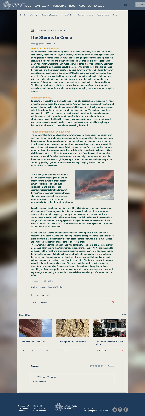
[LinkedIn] (114, 409)
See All (123, 315)
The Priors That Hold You (33, 341)
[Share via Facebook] (32, 295)
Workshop (33, 15)
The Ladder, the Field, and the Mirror (109, 342)
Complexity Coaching (49, 15)
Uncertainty (36, 281)
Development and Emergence (72, 341)
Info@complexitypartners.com (96, 410)
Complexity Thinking (55, 287)
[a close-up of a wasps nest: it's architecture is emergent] (72, 328)
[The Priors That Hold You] (35, 328)
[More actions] (113, 30)
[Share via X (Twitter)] (37, 295)
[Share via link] (48, 295)
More (115, 15)
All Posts (22, 15)
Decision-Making (67, 15)
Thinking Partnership (85, 15)
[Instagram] (120, 409)
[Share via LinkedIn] (43, 295)
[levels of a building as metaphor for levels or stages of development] (109, 328)
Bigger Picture (49, 281)
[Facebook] (125, 409)
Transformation (103, 15)
